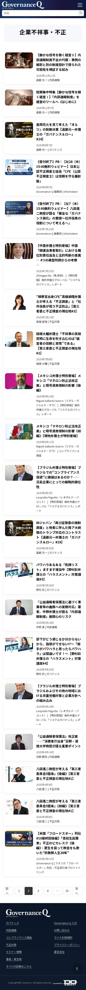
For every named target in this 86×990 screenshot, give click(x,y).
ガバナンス (12, 923)
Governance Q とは (65, 923)
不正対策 (11, 945)
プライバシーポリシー (67, 945)
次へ (76, 891)
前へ (7, 891)
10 (67, 891)
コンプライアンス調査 (19, 937)
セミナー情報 (14, 952)
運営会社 (59, 952)
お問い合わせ (62, 930)
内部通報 (11, 930)
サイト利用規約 (63, 937)
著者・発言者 (14, 959)
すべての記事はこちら (19, 966)
